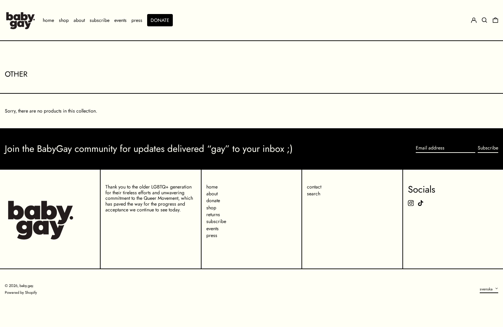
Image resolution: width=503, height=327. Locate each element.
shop (211, 207)
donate (213, 200)
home (212, 186)
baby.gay (26, 285)
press (211, 235)
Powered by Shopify (21, 292)
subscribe (216, 221)
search (313, 193)
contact (314, 186)
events (212, 228)
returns (213, 214)
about (212, 193)
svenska (486, 288)
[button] (495, 20)
